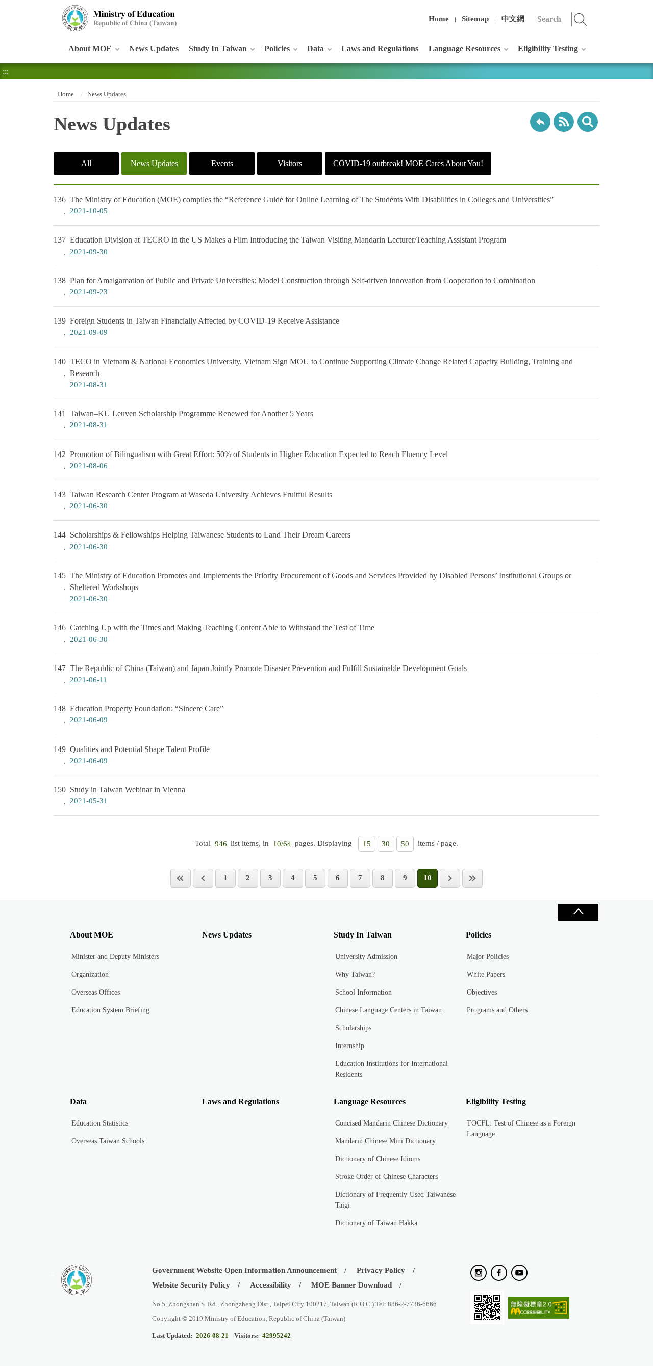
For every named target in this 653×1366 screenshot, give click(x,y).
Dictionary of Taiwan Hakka (376, 1223)
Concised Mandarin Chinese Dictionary (391, 1123)
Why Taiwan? (355, 974)
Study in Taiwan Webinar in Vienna (119, 795)
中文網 (512, 19)
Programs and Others (497, 1010)
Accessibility (270, 1285)
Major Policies (488, 956)
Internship (349, 1046)
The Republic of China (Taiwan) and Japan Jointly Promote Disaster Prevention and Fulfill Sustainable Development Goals (260, 674)
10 (427, 878)
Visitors (290, 163)
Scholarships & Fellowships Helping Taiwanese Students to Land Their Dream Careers (202, 540)
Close (578, 912)
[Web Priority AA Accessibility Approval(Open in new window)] (538, 1308)
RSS (564, 122)
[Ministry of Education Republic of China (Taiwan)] (120, 18)
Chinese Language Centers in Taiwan (388, 1010)
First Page (180, 878)
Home (439, 19)
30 (386, 844)
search (587, 122)
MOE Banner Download (351, 1285)
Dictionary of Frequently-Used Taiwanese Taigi (395, 1200)
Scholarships (353, 1028)
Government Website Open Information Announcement (244, 1270)
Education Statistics (99, 1123)
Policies (277, 48)
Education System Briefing (110, 1010)
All (86, 163)
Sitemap (475, 19)
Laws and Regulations (379, 48)
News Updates (154, 48)
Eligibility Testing (548, 48)
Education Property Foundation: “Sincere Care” (138, 714)
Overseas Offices (95, 992)
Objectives (482, 992)
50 (405, 844)
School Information (363, 992)
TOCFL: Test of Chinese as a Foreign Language (521, 1128)
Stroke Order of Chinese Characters (386, 1177)
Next (450, 878)
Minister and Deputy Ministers (115, 956)
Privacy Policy (381, 1270)
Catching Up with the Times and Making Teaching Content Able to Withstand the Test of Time (214, 633)
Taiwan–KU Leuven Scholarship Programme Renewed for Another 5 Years (183, 419)
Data (315, 48)
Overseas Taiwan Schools (107, 1141)
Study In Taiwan (218, 48)
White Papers (486, 974)
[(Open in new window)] (478, 1273)
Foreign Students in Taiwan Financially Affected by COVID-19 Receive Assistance (196, 326)
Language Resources (464, 48)
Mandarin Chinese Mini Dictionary (385, 1141)
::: (51, 12)
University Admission (366, 956)
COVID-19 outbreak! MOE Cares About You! (408, 163)
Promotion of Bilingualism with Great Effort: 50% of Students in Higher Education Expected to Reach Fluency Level (251, 460)
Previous (203, 878)
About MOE (90, 48)
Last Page (472, 878)
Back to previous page (540, 122)
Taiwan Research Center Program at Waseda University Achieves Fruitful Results (193, 500)
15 (367, 844)
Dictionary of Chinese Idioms (377, 1159)
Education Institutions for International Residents (391, 1069)
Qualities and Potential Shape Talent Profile (132, 755)
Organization (90, 974)
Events (222, 163)
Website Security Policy (191, 1285)
